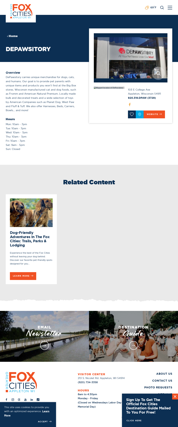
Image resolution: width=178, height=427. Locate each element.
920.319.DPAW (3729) (142, 98)
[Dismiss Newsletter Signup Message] (175, 396)
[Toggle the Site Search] (162, 7)
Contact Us (162, 380)
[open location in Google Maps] (108, 87)
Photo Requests (158, 387)
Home (13, 36)
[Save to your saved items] (132, 114)
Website (152, 114)
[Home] (21, 382)
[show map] (140, 114)
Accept (43, 421)
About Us (164, 373)
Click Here (134, 420)
